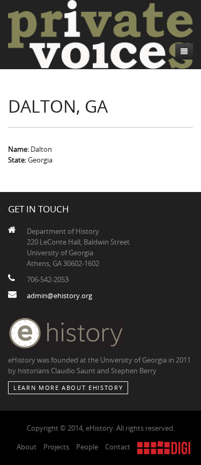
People (87, 447)
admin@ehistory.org (59, 295)
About (26, 447)
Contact (117, 447)
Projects (56, 447)
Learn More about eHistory (68, 387)
